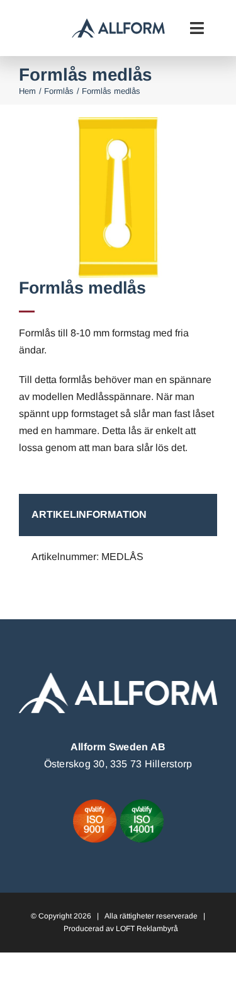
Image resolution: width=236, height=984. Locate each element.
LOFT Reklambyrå (147, 928)
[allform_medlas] (118, 122)
